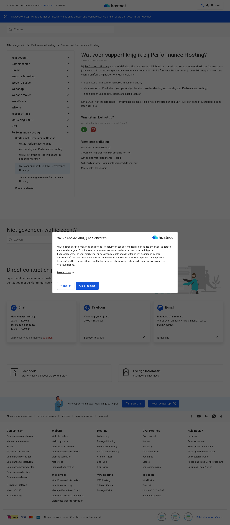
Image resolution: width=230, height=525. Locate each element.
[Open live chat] (224, 520)
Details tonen (64, 272)
